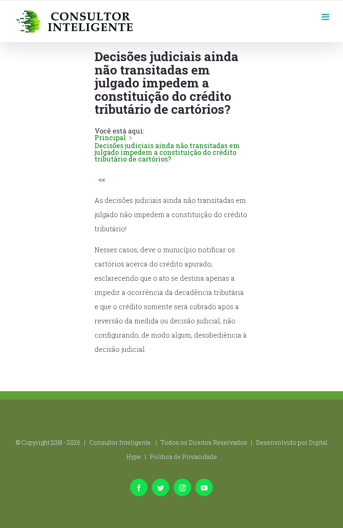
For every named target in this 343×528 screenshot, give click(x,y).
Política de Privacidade (183, 457)
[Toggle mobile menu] (326, 16)
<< (101, 179)
